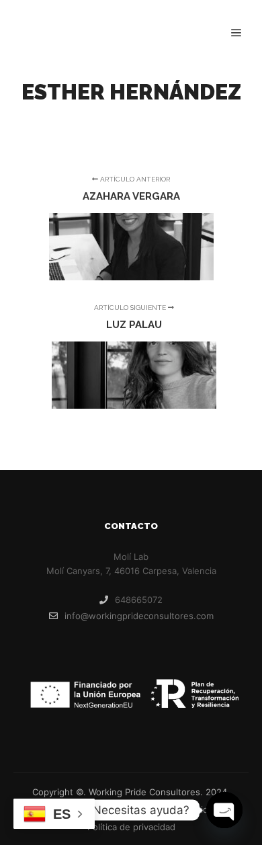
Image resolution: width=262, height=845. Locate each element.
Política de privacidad (131, 826)
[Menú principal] (236, 33)
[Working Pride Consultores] (80, 33)
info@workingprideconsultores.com (139, 615)
